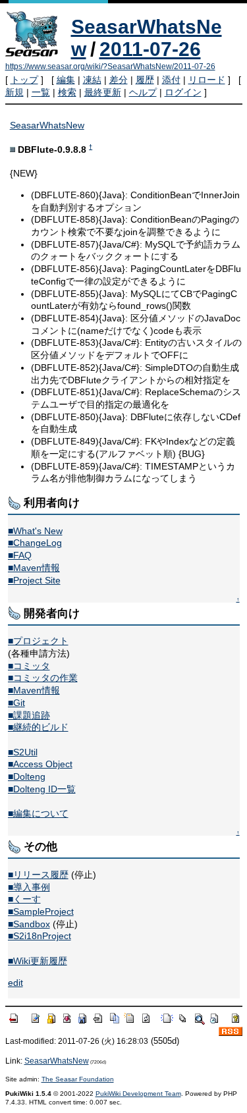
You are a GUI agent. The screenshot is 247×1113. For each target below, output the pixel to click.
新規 (14, 92)
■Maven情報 (34, 567)
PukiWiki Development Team (138, 1093)
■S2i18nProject (39, 936)
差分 (118, 79)
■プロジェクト (38, 641)
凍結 (92, 79)
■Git (16, 702)
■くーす (24, 899)
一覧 (41, 92)
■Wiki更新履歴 (37, 961)
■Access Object (40, 764)
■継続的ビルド (38, 727)
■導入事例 (29, 887)
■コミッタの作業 (43, 677)
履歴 (145, 79)
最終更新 (102, 92)
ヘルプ (143, 92)
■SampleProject (41, 911)
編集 (66, 79)
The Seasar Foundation (77, 1079)
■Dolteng (26, 776)
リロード (206, 79)
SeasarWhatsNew (47, 125)
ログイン (183, 92)
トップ (24, 79)
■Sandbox (29, 924)
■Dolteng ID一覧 (42, 789)
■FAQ (20, 555)
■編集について (38, 813)
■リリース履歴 (38, 874)
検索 (67, 92)
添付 (171, 79)
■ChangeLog (35, 542)
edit (15, 982)
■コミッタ (29, 666)
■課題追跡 (29, 715)
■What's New (35, 531)
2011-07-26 (150, 49)
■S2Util (23, 752)
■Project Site (34, 580)
